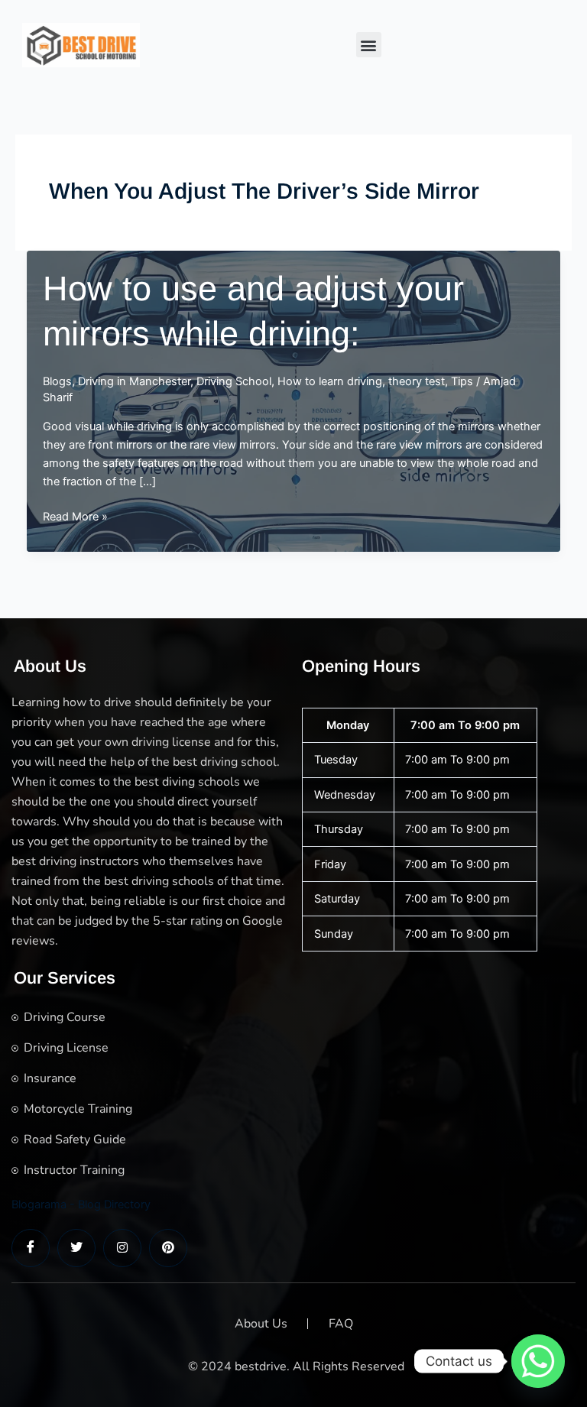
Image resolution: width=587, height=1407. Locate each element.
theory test (416, 381)
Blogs (57, 381)
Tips (462, 381)
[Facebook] (30, 1248)
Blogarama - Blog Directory (81, 1204)
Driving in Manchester (134, 381)
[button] (368, 44)
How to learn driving (329, 381)
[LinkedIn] (122, 1248)
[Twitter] (76, 1248)
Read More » (75, 517)
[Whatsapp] (538, 1361)
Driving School (233, 381)
